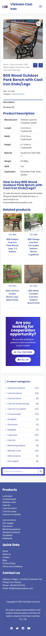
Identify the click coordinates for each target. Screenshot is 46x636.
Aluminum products (16, 388)
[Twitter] (17, 628)
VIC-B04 (33, 286)
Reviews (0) (8, 107)
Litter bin (11, 440)
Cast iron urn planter (17, 409)
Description (8, 102)
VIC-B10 (12, 286)
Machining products (16, 445)
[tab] (23, 102)
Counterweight (14, 414)
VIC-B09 (33, 235)
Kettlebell (12, 430)
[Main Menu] (40, 6)
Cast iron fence (14, 398)
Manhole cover (14, 451)
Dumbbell (12, 419)
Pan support (13, 461)
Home (5, 64)
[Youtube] (28, 628)
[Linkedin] (23, 628)
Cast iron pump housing (18, 404)
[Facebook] (11, 628)
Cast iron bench (16, 64)
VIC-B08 (12, 235)
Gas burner (13, 424)
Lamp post (12, 435)
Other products (14, 456)
